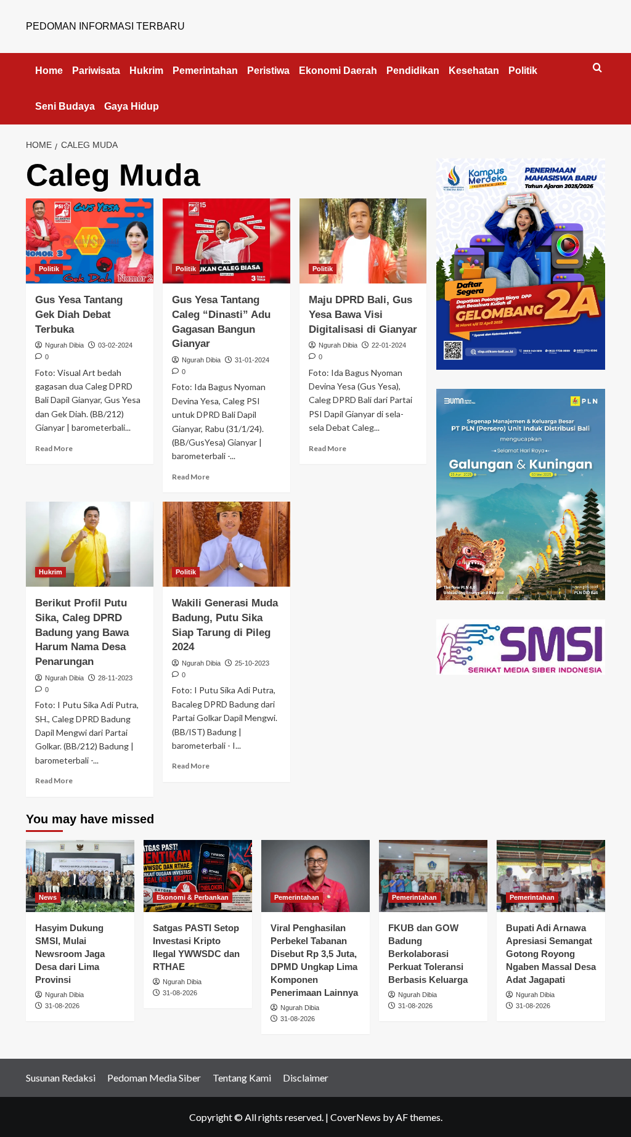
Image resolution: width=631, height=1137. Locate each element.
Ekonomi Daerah (338, 70)
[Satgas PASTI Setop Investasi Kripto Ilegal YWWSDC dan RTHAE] (198, 876)
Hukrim (146, 70)
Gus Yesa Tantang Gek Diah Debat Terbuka (79, 314)
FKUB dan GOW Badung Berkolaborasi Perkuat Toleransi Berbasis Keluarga (428, 954)
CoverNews (355, 1117)
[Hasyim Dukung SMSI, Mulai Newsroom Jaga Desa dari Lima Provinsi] (80, 876)
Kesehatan (474, 70)
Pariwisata (96, 70)
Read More (54, 448)
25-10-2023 (252, 663)
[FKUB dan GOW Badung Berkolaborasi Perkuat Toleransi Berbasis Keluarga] (433, 876)
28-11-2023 (115, 678)
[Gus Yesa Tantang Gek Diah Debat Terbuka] (89, 240)
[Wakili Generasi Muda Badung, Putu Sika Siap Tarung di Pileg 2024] (226, 544)
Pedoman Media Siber (154, 1077)
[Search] (597, 68)
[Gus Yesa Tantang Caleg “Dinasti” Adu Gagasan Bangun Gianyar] (226, 240)
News (48, 897)
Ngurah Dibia (64, 345)
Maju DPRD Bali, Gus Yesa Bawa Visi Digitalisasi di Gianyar (363, 314)
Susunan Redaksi (61, 1077)
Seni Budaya (65, 106)
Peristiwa (268, 70)
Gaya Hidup (131, 106)
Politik (522, 70)
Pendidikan (412, 70)
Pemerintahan (205, 70)
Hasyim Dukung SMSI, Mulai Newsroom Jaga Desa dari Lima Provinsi (70, 954)
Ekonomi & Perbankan (193, 897)
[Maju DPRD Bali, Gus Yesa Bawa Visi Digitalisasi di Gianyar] (363, 240)
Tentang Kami (242, 1077)
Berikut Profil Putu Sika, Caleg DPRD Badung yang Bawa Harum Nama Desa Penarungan (82, 632)
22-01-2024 (389, 345)
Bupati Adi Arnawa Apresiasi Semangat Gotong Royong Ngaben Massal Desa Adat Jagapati (551, 954)
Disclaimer (305, 1077)
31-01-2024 (252, 360)
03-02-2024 (115, 345)
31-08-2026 (62, 1005)
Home (49, 70)
